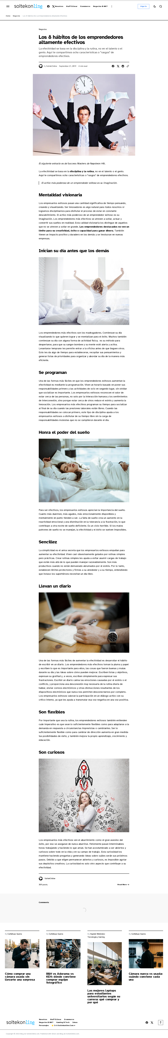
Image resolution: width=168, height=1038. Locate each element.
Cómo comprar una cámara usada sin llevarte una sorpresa (20, 976)
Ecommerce (69, 1019)
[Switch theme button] (154, 6)
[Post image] (22, 953)
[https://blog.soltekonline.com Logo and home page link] (28, 6)
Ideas (74, 1022)
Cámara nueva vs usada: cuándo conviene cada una (146, 976)
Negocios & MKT (46, 1022)
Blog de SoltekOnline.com (69, 1034)
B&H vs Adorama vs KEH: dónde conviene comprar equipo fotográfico (61, 978)
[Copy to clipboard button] (127, 66)
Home (8, 16)
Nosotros (43, 1019)
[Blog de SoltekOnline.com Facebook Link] (49, 6)
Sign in (143, 6)
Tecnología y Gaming (96, 937)
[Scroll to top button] (160, 1022)
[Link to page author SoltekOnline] (41, 879)
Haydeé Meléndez (97, 934)
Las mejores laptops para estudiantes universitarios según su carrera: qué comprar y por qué (103, 996)
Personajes (44, 1025)
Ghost (54, 1034)
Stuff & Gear (55, 1019)
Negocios (16, 16)
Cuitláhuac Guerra (15, 934)
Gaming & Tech (62, 1022)
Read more (122, 885)
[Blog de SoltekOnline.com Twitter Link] (53, 6)
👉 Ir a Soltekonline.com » (63, 1025)
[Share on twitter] (117, 66)
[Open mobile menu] (8, 6)
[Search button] (160, 6)
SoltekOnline (51, 66)
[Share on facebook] (113, 66)
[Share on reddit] (122, 66)
